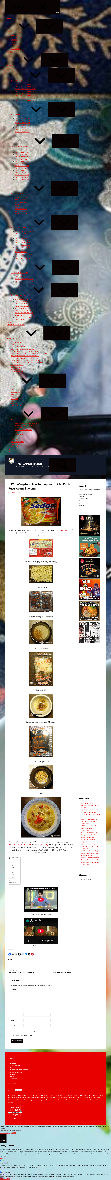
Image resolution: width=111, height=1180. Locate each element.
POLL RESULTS (15, 437)
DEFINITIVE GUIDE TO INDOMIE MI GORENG (25, 351)
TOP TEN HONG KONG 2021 (23, 254)
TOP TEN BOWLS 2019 (22, 179)
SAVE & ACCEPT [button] (5, 1179)
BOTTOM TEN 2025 (21, 200)
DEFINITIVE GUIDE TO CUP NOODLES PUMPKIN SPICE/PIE (29, 358)
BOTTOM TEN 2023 (21, 204)
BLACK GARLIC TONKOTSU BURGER (26, 423)
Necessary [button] (3, 1158)
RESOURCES (11, 386)
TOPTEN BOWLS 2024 (21, 157)
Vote (12, 877)
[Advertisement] (89, 667)
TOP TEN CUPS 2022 (21, 168)
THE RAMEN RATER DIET (18, 372)
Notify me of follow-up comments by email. (26, 1031)
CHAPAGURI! (19, 432)
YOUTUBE (14, 40)
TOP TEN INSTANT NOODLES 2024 (25, 89)
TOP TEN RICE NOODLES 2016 (24, 281)
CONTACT (10, 451)
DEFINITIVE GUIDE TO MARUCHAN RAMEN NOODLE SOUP (29, 353)
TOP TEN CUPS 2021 (21, 172)
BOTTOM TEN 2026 (21, 197)
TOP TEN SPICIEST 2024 (22, 120)
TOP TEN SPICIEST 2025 (22, 118)
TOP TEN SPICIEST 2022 (22, 125)
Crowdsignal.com (12, 882)
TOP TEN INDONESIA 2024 (23, 245)
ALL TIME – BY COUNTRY (18, 227)
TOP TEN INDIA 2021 (21, 256)
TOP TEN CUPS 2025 (21, 154)
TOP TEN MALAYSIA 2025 (22, 243)
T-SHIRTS (14, 401)
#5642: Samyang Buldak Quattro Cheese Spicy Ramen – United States (90, 846)
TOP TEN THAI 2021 (21, 252)
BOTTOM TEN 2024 (21, 202)
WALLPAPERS (15, 403)
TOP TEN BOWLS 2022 (22, 166)
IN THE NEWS (15, 46)
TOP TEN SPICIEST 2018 (22, 132)
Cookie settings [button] (5, 1133)
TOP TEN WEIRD (20, 319)
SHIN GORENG (19, 434)
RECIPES (13, 419)
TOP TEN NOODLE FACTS (23, 317)
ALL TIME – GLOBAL (17, 80)
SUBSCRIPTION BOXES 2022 (23, 299)
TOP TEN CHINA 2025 (21, 238)
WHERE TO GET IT (16, 444)
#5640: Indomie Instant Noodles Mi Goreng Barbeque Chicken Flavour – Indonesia (90, 858)
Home (9, 18)
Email (13, 1020)
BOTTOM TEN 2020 (21, 211)
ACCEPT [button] (13, 1133)
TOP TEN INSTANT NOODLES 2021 (25, 96)
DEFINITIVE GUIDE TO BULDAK (20, 347)
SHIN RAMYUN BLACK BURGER (24, 425)
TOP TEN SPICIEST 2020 (22, 129)
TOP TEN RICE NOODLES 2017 (24, 279)
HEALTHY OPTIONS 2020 (22, 306)
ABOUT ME (14, 35)
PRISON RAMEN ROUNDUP (19, 342)
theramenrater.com (15, 1112)
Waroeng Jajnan (62, 530)
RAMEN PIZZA (15, 367)
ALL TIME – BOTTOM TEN (19, 193)
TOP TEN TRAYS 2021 (21, 301)
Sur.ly (18, 1115)
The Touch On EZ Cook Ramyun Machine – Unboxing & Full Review (90, 805)
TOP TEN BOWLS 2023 (22, 161)
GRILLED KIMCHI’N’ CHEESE (23, 430)
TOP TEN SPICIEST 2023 (22, 123)
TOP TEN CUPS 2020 (21, 177)
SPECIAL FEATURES (13, 338)
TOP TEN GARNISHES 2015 (23, 310)
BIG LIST (9, 322)
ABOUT (9, 31)
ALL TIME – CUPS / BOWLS (19, 146)
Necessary (4, 1161)
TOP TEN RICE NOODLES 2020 (24, 276)
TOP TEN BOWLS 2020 (22, 175)
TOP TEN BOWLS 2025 (22, 152)
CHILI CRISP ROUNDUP (18, 344)
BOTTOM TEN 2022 (21, 206)
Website (13, 1026)
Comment (14, 989)
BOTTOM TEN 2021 (21, 209)
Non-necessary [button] (4, 1170)
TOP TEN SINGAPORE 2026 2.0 (24, 231)
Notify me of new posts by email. (22, 1035)
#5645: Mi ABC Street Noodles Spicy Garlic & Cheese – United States (90, 828)
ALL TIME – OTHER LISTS (18, 295)
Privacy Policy (12, 1083)
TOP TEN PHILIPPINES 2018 (23, 258)
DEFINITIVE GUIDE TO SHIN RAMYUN (22, 349)
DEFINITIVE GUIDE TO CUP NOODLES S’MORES (25, 360)
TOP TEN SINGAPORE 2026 (23, 236)
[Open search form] (62, 465)
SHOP (13, 394)
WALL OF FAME (15, 49)
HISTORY (14, 44)
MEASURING (15, 439)
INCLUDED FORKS (16, 405)
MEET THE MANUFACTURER (16, 325)
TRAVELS (13, 42)
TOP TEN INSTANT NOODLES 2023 (25, 91)
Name (13, 1015)
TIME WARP (14, 390)
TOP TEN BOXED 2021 (21, 304)
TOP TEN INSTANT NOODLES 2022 (25, 93)
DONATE (10, 52)
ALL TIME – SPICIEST (17, 114)
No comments (23, 493)
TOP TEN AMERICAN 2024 (23, 249)
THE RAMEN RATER (29, 463)
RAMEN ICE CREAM (17, 365)
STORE (9, 449)
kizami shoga (44, 845)
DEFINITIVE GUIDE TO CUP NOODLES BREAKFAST (26, 362)
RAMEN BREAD (15, 369)
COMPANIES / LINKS (17, 442)
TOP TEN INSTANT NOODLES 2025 (25, 86)
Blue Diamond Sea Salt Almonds (20, 845)
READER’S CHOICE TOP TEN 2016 (25, 315)
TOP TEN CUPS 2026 (21, 150)
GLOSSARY (14, 399)
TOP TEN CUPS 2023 (21, 163)
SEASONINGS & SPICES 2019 (23, 308)
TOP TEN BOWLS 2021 (22, 170)
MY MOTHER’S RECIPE (22, 427)
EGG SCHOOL (15, 392)
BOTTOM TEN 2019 (21, 213)
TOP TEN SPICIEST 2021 (22, 127)
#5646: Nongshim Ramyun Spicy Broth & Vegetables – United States (89, 821)
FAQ (12, 396)
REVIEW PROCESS (16, 37)
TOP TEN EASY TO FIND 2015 (24, 313)
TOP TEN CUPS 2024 (21, 159)
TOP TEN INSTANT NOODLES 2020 (25, 98)
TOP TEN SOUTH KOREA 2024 (24, 247)
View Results (12, 880)
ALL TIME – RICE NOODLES (19, 273)
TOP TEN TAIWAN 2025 (22, 240)
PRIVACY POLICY (16, 446)
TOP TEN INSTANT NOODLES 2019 (25, 100)
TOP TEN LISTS (11, 65)
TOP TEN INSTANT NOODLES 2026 (25, 84)
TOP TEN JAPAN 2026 (21, 234)
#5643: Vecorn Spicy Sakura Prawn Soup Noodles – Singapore (89, 839)
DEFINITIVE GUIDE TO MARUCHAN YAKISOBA (25, 356)
